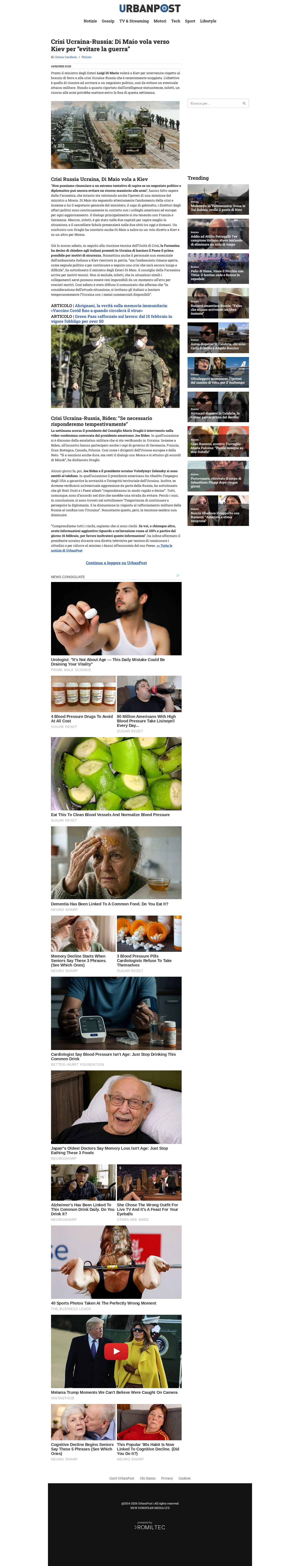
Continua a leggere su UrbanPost (116, 562)
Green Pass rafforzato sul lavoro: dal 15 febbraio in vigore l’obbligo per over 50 (111, 319)
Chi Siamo (148, 1478)
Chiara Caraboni (66, 57)
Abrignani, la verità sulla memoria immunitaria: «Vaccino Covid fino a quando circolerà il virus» (109, 308)
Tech (175, 20)
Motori (160, 20)
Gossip (108, 20)
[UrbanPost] (150, 8)
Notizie (90, 20)
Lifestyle (208, 20)
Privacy (167, 1478)
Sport (190, 20)
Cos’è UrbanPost (121, 1478)
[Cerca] (244, 103)
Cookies (185, 1478)
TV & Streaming (134, 20)
